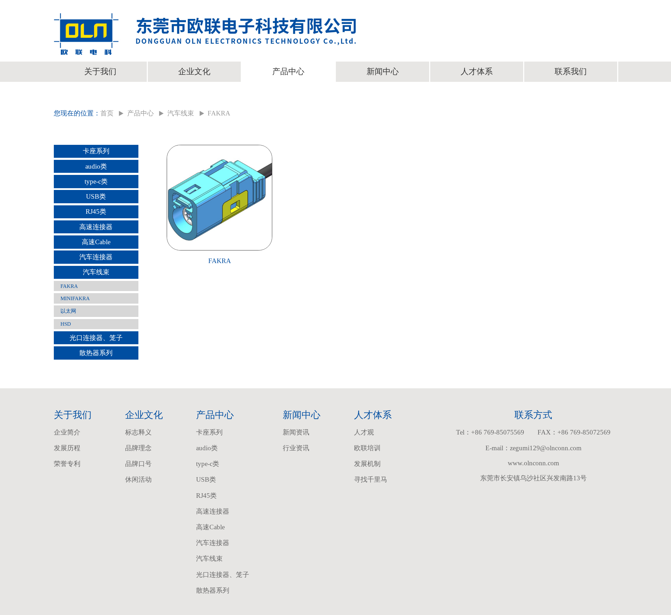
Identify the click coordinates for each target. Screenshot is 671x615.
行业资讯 (296, 448)
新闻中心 (383, 71)
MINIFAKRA (75, 298)
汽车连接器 (96, 257)
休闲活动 (138, 479)
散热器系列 (96, 352)
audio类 (96, 166)
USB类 (96, 196)
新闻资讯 (296, 432)
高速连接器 (96, 227)
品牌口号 (138, 463)
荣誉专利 (67, 463)
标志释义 (138, 432)
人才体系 (477, 71)
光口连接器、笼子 (96, 337)
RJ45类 (96, 211)
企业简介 (67, 432)
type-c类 (96, 181)
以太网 (68, 311)
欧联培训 (367, 448)
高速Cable (96, 242)
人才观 (364, 432)
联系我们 (571, 71)
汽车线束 (180, 113)
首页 (107, 113)
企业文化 (194, 71)
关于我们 (100, 71)
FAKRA (69, 286)
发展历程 (67, 448)
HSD (65, 324)
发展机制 (367, 463)
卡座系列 (96, 151)
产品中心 (288, 71)
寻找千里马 (370, 479)
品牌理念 (138, 448)
